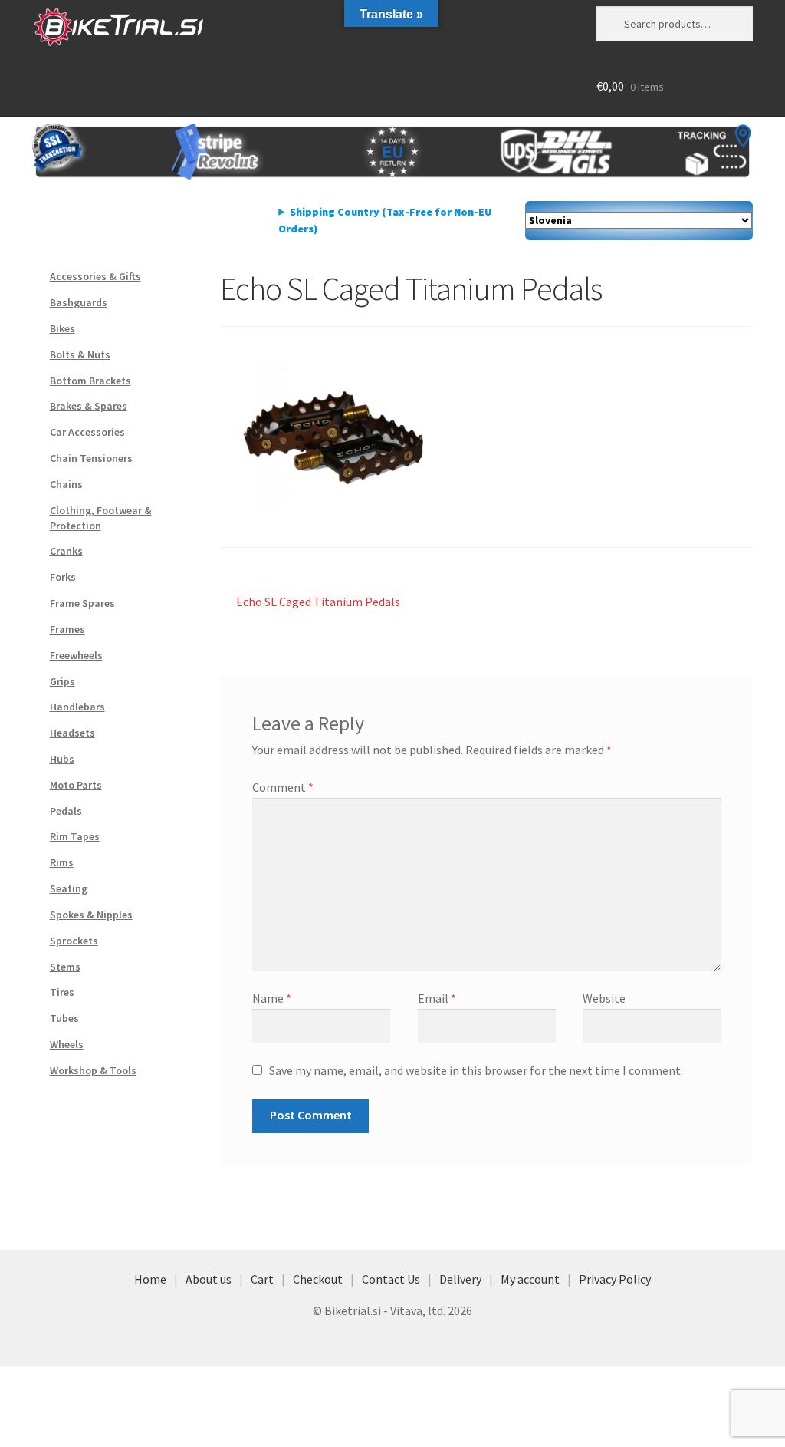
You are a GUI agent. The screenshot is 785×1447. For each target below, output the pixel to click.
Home (150, 1279)
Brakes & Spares (88, 406)
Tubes (64, 1018)
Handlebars (77, 707)
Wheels (67, 1044)
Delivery (460, 1279)
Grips (62, 681)
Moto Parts (76, 785)
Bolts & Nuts (80, 354)
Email (437, 998)
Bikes (62, 328)
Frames (67, 629)
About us (209, 1279)
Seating (68, 888)
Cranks (66, 551)
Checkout (318, 1279)
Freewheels (76, 655)
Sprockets (74, 941)
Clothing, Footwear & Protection (101, 517)
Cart (262, 1279)
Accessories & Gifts (95, 276)
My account (530, 1279)
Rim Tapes (75, 836)
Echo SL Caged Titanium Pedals (317, 602)
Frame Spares (82, 603)
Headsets (72, 733)
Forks (63, 577)
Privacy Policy (615, 1279)
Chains (66, 484)
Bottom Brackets (90, 380)
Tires (62, 992)
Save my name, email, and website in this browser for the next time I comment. (476, 1070)
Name (271, 998)
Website (604, 998)
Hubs (62, 759)
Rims (62, 862)
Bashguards (78, 302)
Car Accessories (87, 432)
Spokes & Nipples (91, 914)
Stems (65, 967)
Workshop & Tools (93, 1070)
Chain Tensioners (91, 458)
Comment (283, 787)
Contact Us (391, 1279)
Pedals (66, 811)
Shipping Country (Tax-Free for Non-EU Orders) (384, 220)
